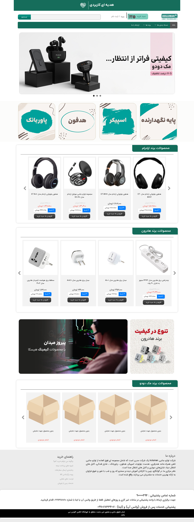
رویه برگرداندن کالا (66, 474)
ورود (122, 16)
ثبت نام (114, 16)
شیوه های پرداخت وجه (64, 465)
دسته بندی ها (162, 25)
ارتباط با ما (135, 25)
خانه (173, 25)
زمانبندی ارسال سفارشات (64, 470)
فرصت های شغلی (66, 478)
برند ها (148, 25)
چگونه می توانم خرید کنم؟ (63, 461)
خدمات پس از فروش (65, 483)
